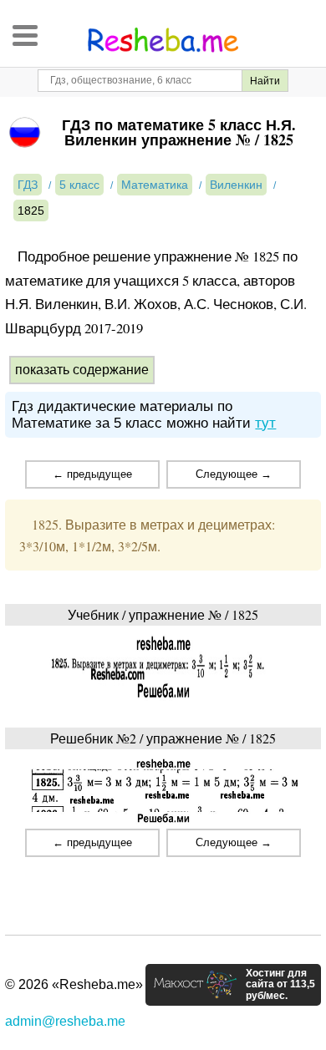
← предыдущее (92, 474)
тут (265, 423)
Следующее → (234, 474)
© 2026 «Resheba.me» (74, 984)
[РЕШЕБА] (163, 40)
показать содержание (82, 370)
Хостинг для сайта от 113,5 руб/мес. (280, 984)
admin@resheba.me (65, 1021)
